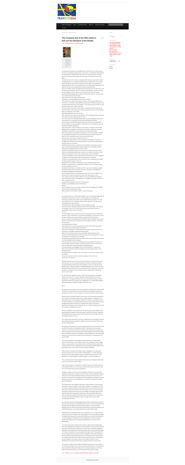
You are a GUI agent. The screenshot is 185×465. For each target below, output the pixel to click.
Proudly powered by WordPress (92, 460)
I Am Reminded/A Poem (115, 43)
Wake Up (91, 24)
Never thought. (89, 453)
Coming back (77, 453)
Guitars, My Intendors (99, 24)
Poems (111, 66)
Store (75, 24)
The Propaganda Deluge (115, 42)
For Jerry (64, 27)
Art (73, 453)
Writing (67, 453)
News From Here (113, 49)
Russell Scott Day (79, 43)
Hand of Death (83, 453)
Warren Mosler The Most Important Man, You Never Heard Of (115, 47)
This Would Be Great (82, 24)
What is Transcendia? (66, 24)
